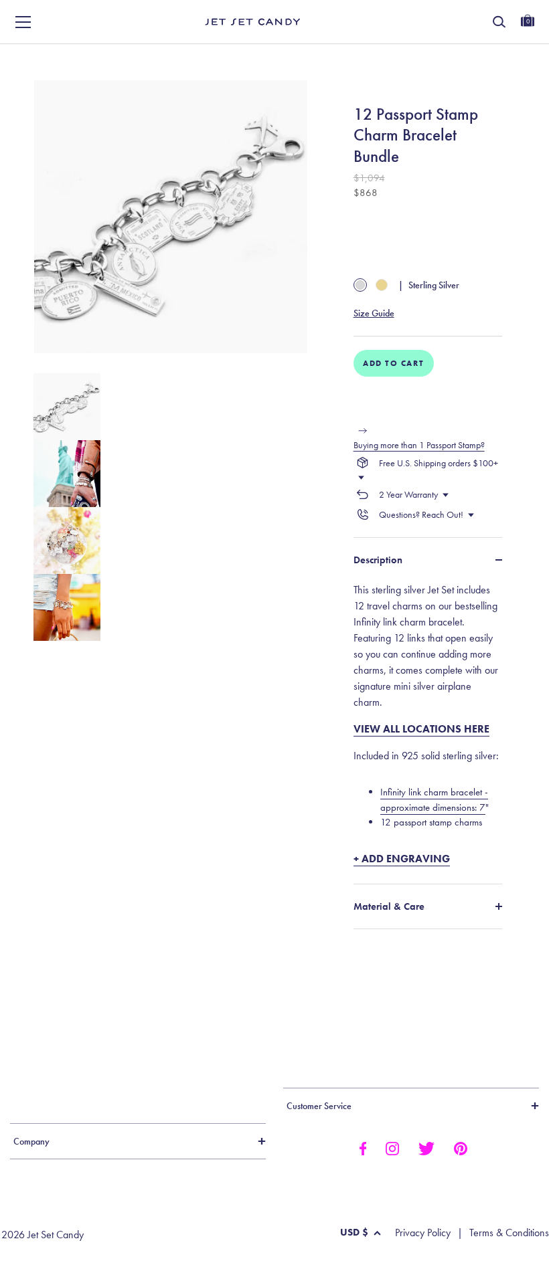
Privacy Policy (423, 1233)
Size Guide (374, 313)
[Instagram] (392, 1147)
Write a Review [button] (345, 59)
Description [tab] (378, 560)
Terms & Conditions (509, 1233)
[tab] (428, 724)
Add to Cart (393, 363)
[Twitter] (426, 1147)
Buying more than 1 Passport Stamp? (419, 445)
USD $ (354, 1232)
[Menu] (23, 22)
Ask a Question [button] (482, 59)
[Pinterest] (460, 1147)
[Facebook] (362, 1147)
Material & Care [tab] (389, 906)
